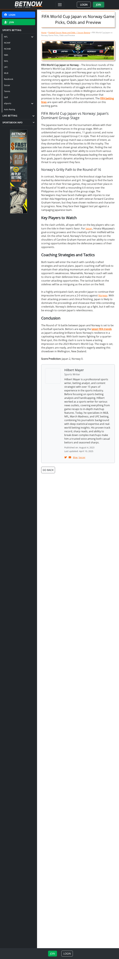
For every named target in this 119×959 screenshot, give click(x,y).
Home (43, 32)
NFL (6, 36)
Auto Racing (9, 109)
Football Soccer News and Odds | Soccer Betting (69, 32)
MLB (6, 73)
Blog (75, 457)
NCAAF (7, 42)
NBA (6, 55)
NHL (6, 61)
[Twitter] (65, 457)
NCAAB (7, 48)
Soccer (7, 85)
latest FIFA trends (102, 329)
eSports (7, 103)
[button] (84, 5)
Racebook (8, 79)
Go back (48, 470)
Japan (89, 228)
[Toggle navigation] (59, 5)
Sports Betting (11, 30)
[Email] (70, 457)
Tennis (7, 91)
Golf (6, 97)
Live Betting (9, 115)
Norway (102, 295)
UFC (6, 67)
